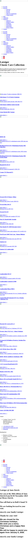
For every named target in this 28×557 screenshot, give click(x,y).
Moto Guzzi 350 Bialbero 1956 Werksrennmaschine (13, 403)
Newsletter (9, 24)
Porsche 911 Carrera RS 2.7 (7, 324)
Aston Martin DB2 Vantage (7, 112)
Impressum (9, 26)
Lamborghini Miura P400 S (7, 289)
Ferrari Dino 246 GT (5, 204)
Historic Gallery (10, 22)
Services (5, 8)
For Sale (5, 6)
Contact (5, 29)
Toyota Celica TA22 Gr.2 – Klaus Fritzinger (11, 331)
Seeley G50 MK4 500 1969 (7, 410)
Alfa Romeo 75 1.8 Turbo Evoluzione (10, 97)
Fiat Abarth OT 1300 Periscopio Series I (10, 227)
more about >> (3, 100)
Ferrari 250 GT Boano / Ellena (8, 197)
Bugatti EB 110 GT (5, 164)
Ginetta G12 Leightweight (7, 249)
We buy (8, 12)
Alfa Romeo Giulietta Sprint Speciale (9, 104)
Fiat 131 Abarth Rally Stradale (8, 219)
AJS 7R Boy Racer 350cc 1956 (8, 349)
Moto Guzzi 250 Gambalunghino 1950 (10, 394)
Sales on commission (11, 13)
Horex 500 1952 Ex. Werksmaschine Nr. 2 (11, 386)
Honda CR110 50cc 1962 (6, 371)
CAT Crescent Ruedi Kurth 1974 (9, 364)
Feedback (8, 23)
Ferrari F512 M (4, 212)
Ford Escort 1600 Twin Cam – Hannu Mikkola (12, 234)
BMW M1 (2, 136)
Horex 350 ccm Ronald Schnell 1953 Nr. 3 (11, 379)
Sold (4, 16)
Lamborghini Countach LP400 (8, 281)
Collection (5, 18)
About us (5, 19)
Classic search (9, 15)
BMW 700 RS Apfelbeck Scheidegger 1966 (11, 356)
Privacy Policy (9, 27)
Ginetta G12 (3, 241)
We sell (8, 11)
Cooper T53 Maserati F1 (6, 172)
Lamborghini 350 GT (5, 274)
